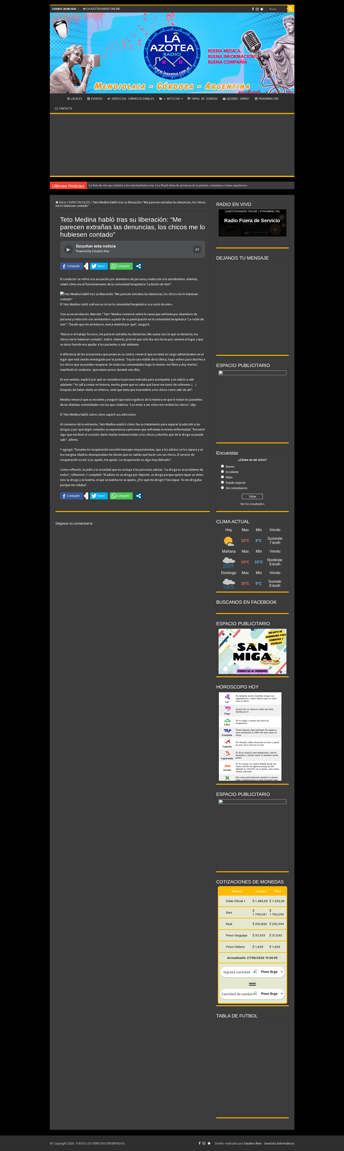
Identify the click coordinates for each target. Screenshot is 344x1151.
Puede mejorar (236, 482)
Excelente (232, 472)
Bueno (230, 466)
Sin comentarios (236, 488)
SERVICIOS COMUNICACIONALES (133, 98)
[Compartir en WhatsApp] (121, 266)
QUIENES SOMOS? (238, 98)
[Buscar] (290, 8)
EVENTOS (96, 98)
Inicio (62, 202)
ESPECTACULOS (79, 202)
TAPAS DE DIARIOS (204, 98)
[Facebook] (253, 9)
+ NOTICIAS (172, 98)
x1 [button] (197, 249)
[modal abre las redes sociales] (139, 266)
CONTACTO (65, 108)
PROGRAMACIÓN (268, 98)
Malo (229, 477)
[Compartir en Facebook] (71, 266)
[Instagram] (257, 9)
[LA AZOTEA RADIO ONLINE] (172, 53)
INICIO (58, 98)
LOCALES (76, 98)
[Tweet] (99, 266)
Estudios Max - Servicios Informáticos (269, 1143)
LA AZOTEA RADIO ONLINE (103, 9)
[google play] (261, 9)
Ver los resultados (252, 504)
